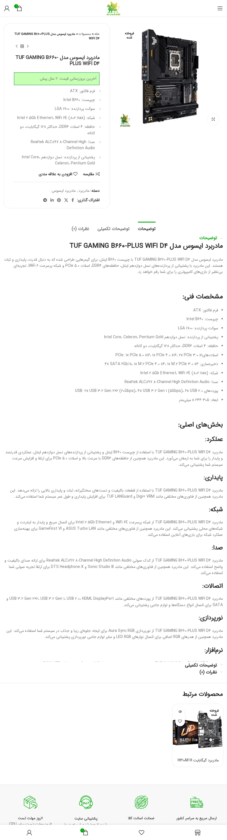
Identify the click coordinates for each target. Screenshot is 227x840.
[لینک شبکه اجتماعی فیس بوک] (73, 200)
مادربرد (84, 191)
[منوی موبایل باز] (220, 8)
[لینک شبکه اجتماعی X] (66, 200)
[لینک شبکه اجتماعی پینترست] (59, 200)
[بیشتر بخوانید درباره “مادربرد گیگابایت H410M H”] (180, 712)
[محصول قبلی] (27, 46)
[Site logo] (113, 8)
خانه (97, 34)
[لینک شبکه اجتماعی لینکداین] (52, 200)
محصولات (85, 34)
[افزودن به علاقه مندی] (180, 721)
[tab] (147, 228)
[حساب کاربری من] (6, 8)
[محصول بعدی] (16, 46)
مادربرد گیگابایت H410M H (198, 760)
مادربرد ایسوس (64, 191)
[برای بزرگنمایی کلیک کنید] (213, 119)
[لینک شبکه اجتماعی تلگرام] (45, 200)
